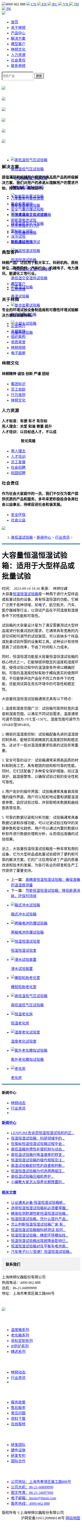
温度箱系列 (20, 1330)
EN (44, 4)
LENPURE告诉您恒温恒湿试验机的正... (42, 1133)
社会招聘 (18, 467)
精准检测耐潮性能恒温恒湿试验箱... (39, 1213)
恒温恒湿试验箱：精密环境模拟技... (39, 1235)
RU (54, 4)
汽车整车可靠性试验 (27, 198)
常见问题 (18, 1413)
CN (33, 4)
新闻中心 (44, 537)
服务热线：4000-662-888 (30, 1503)
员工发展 (18, 462)
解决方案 (18, 38)
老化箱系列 (20, 1335)
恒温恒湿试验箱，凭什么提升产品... (39, 1219)
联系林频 (18, 66)
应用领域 (18, 289)
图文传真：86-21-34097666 (32, 1493)
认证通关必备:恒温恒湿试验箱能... (38, 1203)
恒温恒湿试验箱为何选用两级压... (38, 1171)
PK (8, 9)
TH (76, 4)
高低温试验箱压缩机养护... (32, 1176)
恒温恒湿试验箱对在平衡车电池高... (39, 1246)
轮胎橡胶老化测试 (25, 242)
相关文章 (9, 1192)
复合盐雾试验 (22, 204)
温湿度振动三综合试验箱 (31, 215)
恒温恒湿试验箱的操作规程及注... (38, 1160)
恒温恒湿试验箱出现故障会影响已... (39, 1241)
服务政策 (18, 1402)
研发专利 (18, 1456)
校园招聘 (18, 473)
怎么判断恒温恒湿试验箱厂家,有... (38, 1224)
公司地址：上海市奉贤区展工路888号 (41, 1482)
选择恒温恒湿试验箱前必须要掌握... (39, 1208)
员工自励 (18, 389)
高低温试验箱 (22, 537)
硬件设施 (18, 1450)
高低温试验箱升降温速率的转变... (38, 1155)
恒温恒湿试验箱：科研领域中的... (38, 1138)
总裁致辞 (18, 331)
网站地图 (73, 1518)
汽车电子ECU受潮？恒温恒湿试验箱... (41, 1252)
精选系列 (18, 1352)
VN (65, 4)
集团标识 (18, 384)
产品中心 (18, 33)
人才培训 (18, 457)
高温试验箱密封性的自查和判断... (38, 1166)
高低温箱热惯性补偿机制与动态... (38, 1149)
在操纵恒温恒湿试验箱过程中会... (38, 1144)
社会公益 (18, 520)
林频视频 (18, 348)
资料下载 (18, 1419)
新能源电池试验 (23, 220)
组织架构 (18, 337)
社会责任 (18, 60)
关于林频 (18, 28)
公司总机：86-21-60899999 (32, 1487)
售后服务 (18, 1408)
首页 (14, 22)
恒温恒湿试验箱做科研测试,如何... (38, 1230)
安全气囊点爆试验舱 (27, 209)
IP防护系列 (20, 1346)
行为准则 (18, 395)
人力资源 (18, 55)
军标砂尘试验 (22, 231)
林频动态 (18, 1103)
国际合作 (18, 1461)
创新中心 (18, 1434)
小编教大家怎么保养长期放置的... (38, 1182)
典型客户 (18, 44)
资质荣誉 (18, 342)
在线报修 (18, 1424)
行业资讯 (62, 537)
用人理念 (18, 451)
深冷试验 (18, 236)
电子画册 (18, 353)
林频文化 (18, 49)
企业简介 (18, 326)
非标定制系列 (22, 1341)
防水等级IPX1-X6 (25, 226)
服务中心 (18, 1392)
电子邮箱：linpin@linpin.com (33, 1498)
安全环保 (18, 515)
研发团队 (18, 1445)
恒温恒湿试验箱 (25, 594)
